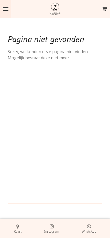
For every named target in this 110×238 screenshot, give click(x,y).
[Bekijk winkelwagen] (104, 9)
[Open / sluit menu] (5, 9)
